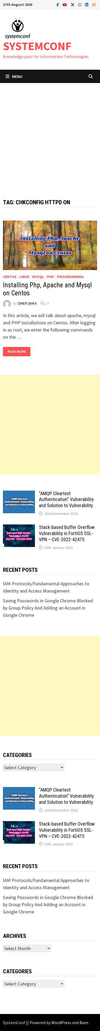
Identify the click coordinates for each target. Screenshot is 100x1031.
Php (50, 276)
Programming (70, 276)
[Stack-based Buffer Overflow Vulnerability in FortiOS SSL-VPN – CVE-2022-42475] (19, 528)
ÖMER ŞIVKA (27, 303)
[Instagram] (80, 4)
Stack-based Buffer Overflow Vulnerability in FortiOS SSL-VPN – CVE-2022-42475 (67, 533)
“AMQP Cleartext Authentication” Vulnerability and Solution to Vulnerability (66, 499)
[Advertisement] (50, 135)
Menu (17, 76)
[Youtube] (65, 4)
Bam (83, 1022)
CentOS (10, 276)
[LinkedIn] (87, 4)
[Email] (94, 4)
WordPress (61, 1022)
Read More (17, 351)
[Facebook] (58, 4)
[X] (73, 4)
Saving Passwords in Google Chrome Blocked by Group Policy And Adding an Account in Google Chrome (48, 608)
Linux (24, 276)
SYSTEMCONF (37, 46)
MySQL (38, 276)
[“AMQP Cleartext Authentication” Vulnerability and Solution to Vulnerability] (19, 494)
